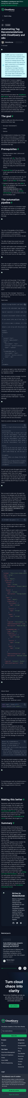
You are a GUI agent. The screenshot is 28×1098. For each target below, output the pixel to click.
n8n (13, 158)
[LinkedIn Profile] (17, 923)
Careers (20, 1061)
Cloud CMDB (4, 1060)
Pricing (20, 1048)
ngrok (5, 180)
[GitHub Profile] (13, 923)
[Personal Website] (21, 923)
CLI (2, 1043)
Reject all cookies (14, 1094)
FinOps (3, 1057)
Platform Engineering (7, 1063)
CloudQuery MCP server (8, 811)
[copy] (24, 304)
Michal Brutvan (9, 42)
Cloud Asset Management (8, 1052)
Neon (14, 180)
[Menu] (25, 9)
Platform (3, 1045)
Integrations (21, 1043)
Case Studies (21, 1053)
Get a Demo (14, 1006)
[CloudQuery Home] (8, 10)
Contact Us (21, 1066)
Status (20, 1064)
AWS (22, 183)
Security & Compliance (7, 1055)
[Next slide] (25, 968)
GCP (4, 185)
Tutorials (20, 1059)
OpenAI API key (7, 170)
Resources (21, 1056)
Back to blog (7, 16)
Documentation (22, 1045)
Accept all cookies (14, 1090)
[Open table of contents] (2, 20)
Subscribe (14, 1035)
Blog (19, 1051)
